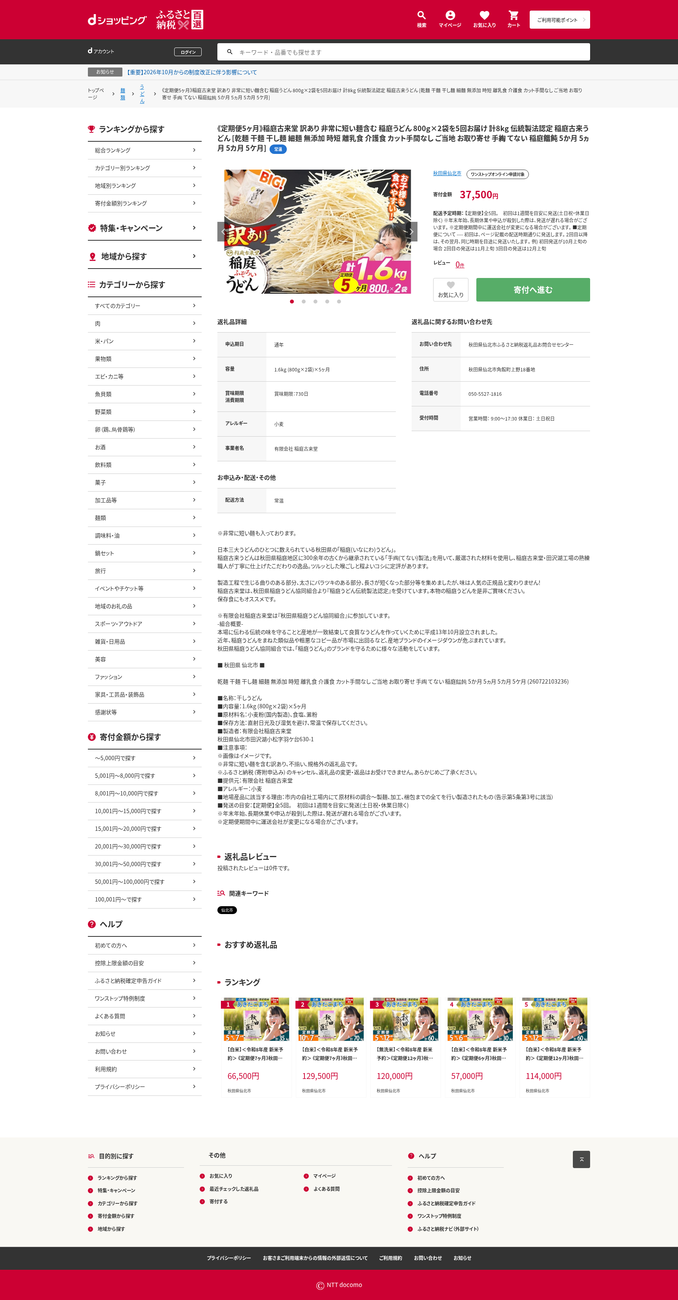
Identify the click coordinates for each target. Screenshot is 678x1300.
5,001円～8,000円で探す (125, 775)
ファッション (108, 676)
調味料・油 (107, 535)
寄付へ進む (533, 289)
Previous (223, 231)
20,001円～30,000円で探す (128, 846)
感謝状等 (106, 712)
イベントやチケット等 (119, 588)
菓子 (100, 482)
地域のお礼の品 (113, 606)
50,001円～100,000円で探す (130, 881)
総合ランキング (112, 150)
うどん (142, 93)
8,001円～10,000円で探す (127, 793)
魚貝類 (103, 394)
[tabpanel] (317, 232)
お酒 (100, 447)
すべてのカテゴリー (117, 305)
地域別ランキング (115, 185)
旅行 (100, 570)
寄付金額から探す (116, 1215)
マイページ (450, 24)
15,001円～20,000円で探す (128, 828)
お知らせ (105, 1033)
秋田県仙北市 (447, 173)
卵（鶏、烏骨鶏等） (115, 429)
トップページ (96, 94)
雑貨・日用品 (110, 641)
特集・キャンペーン (131, 228)
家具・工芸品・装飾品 (119, 694)
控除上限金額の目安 (119, 963)
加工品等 (106, 500)
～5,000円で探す (115, 758)
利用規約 (106, 1069)
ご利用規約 (390, 1257)
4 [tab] (328, 302)
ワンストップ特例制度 (120, 998)
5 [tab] (340, 302)
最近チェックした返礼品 (234, 1188)
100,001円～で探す (118, 899)
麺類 (122, 94)
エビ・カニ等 (109, 376)
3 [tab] (316, 302)
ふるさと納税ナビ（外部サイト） (448, 1228)
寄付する (219, 1201)
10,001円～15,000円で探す (128, 811)
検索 (421, 24)
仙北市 (227, 910)
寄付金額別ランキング (121, 203)
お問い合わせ (111, 1051)
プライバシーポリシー (120, 1086)
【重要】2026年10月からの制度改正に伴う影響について (192, 72)
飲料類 (103, 464)
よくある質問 (110, 1016)
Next (411, 231)
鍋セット (104, 553)
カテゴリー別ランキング (122, 168)
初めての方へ (111, 945)
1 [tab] (293, 302)
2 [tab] (305, 302)
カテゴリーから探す (118, 1203)
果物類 (103, 358)
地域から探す (124, 256)
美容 (100, 659)
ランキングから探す (117, 1177)
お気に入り (484, 24)
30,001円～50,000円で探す (128, 864)
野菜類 (103, 411)
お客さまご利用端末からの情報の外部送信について (315, 1257)
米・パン (104, 341)
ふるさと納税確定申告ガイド (128, 980)
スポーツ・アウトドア (118, 623)
